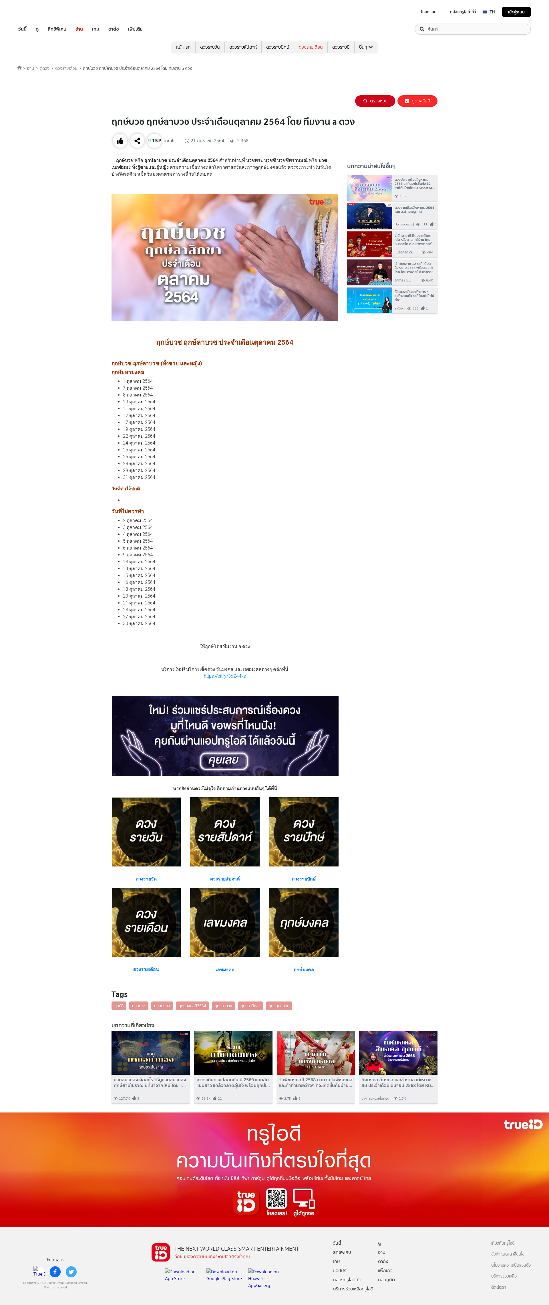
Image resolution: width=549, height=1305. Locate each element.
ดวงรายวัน (210, 47)
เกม (95, 29)
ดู (37, 29)
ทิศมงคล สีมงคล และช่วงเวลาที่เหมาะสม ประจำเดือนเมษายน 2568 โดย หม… (398, 1082)
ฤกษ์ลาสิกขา (250, 1006)
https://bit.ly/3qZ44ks (225, 676)
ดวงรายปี (341, 47)
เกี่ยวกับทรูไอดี (503, 1243)
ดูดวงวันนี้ (421, 101)
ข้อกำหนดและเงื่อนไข (507, 1254)
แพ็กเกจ (385, 1270)
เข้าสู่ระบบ (516, 12)
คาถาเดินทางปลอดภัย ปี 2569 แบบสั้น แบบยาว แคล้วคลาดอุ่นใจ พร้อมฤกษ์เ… (233, 1082)
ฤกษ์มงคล (162, 1006)
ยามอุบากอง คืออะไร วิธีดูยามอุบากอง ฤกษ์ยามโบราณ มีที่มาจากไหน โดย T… (150, 1082)
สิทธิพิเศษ (57, 29)
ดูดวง (44, 68)
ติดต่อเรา (498, 1287)
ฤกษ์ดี (119, 1006)
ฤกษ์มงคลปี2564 (192, 1006)
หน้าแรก (183, 47)
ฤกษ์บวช (139, 1006)
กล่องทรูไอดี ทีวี (463, 12)
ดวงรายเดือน (311, 47)
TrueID (35, 12)
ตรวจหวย (378, 101)
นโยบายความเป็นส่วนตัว (511, 1265)
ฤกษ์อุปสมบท (279, 1006)
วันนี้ (22, 29)
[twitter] (71, 1272)
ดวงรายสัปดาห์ (243, 47)
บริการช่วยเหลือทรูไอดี (353, 1289)
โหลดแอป (429, 12)
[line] (39, 1272)
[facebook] (55, 1272)
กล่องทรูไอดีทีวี (347, 1279)
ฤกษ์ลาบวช (223, 1006)
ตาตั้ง (113, 29)
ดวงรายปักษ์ (277, 47)
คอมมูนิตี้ (386, 1279)
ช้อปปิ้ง (340, 1270)
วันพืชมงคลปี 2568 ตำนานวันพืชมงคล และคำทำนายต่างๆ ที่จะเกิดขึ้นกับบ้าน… (316, 1082)
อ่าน (79, 29)
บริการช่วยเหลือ (504, 1276)
